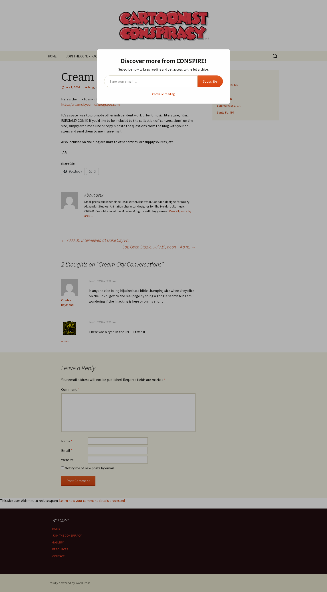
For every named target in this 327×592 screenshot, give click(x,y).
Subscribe (210, 81)
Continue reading (163, 94)
